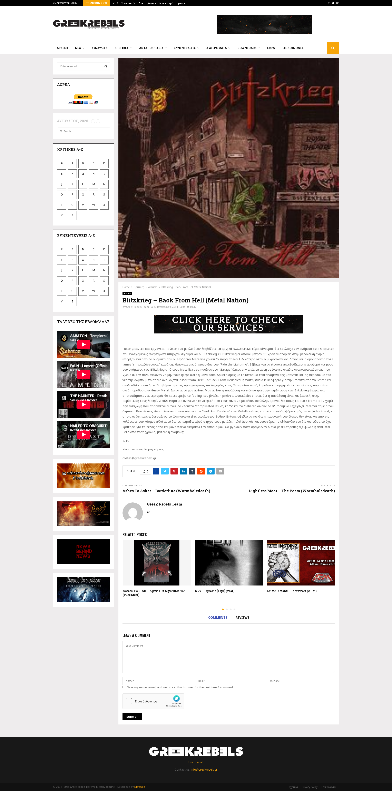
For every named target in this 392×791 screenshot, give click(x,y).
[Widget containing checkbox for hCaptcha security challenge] (153, 701)
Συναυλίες (99, 48)
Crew (271, 48)
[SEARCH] (105, 66)
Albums (127, 293)
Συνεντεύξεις (185, 48)
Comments (217, 617)
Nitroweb (139, 787)
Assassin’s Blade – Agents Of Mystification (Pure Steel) (154, 593)
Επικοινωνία (293, 48)
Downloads (246, 48)
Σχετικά (293, 787)
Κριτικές (122, 48)
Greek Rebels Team (137, 307)
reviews (242, 617)
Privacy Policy (309, 787)
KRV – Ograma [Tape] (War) (215, 591)
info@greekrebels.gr (204, 769)
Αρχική (62, 48)
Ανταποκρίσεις (151, 48)
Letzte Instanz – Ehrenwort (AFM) (292, 591)
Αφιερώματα (216, 48)
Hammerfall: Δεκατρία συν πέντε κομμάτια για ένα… (155, 3)
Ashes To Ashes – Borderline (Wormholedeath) (166, 490)
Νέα (78, 48)
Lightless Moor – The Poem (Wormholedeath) (292, 490)
